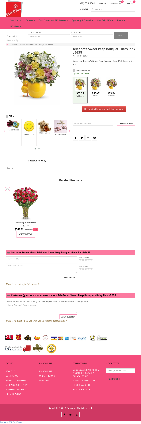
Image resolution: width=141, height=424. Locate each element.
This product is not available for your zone (104, 109)
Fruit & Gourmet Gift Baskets (52, 20)
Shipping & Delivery (17, 385)
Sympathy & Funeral (82, 20)
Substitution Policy (37, 160)
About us (10, 371)
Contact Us (12, 375)
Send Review (69, 277)
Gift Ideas (14, 26)
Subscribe (115, 379)
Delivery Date (76, 32)
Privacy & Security (16, 380)
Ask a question (68, 317)
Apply (121, 35)
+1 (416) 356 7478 (81, 389)
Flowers (29, 20)
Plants (120, 20)
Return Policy (13, 393)
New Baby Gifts (104, 20)
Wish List (44, 380)
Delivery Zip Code (34, 32)
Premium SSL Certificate (11, 422)
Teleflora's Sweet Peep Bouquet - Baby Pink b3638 (32, 44)
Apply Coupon (126, 123)
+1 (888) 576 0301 (85, 3)
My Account (45, 371)
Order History (47, 375)
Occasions (15, 20)
